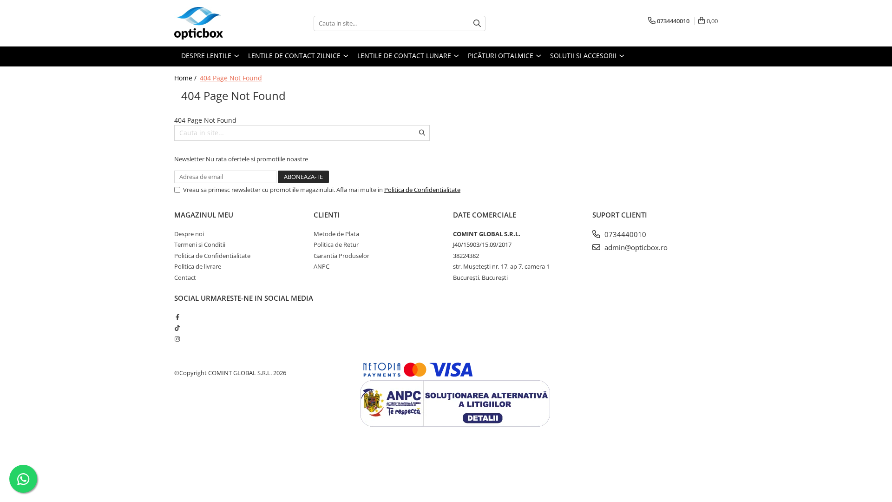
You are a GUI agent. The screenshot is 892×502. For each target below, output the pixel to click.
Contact (185, 277)
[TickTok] (177, 328)
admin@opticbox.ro (635, 247)
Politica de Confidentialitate (422, 189)
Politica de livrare (197, 266)
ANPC (321, 266)
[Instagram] (177, 339)
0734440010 (624, 234)
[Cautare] (477, 23)
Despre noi (189, 234)
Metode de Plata (336, 234)
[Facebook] (177, 317)
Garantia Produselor (341, 255)
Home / (186, 77)
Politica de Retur (336, 244)
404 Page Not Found (231, 77)
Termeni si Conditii (199, 244)
